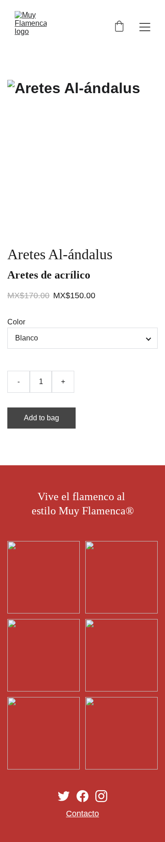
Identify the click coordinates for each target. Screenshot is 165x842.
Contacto (82, 813)
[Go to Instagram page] (101, 796)
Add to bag (41, 418)
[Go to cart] (119, 27)
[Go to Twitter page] (64, 796)
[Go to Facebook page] (82, 796)
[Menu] (144, 27)
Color (16, 322)
